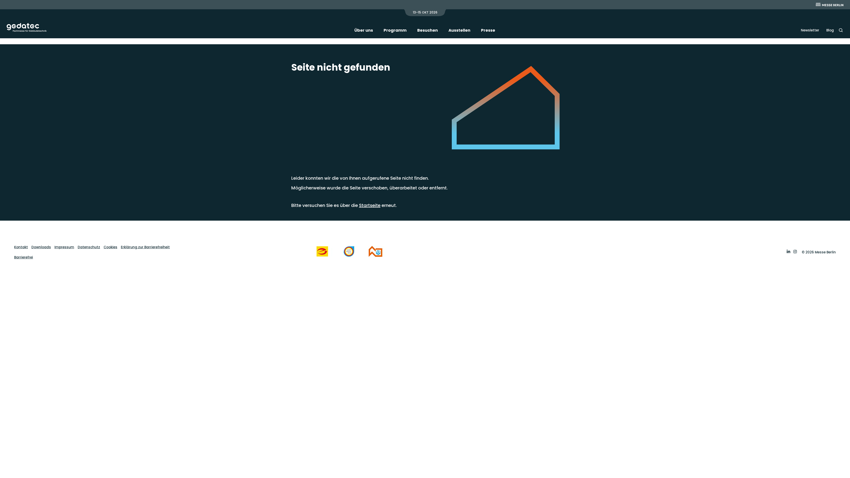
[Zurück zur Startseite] (27, 27)
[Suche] (840, 30)
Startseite (370, 205)
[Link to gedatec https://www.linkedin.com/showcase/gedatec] (788, 252)
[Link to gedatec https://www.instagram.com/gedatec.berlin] (795, 252)
